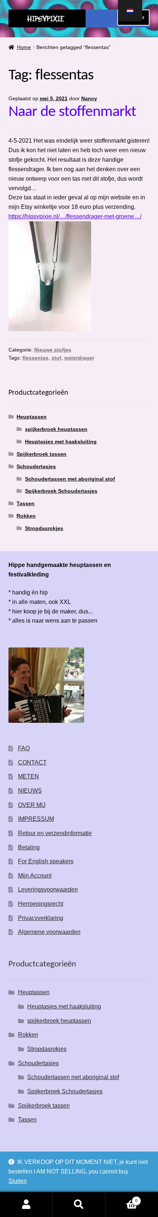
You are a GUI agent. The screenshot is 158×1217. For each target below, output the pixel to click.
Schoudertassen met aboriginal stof (70, 479)
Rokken (26, 516)
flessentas (35, 358)
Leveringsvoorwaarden (48, 889)
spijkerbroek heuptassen (56, 429)
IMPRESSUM (36, 819)
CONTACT (32, 762)
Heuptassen (32, 417)
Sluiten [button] (17, 1181)
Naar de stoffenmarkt (72, 112)
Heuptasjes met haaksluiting (61, 441)
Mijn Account (34, 875)
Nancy (89, 98)
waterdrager (79, 358)
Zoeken (79, 1204)
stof (56, 358)
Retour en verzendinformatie (55, 833)
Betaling (29, 847)
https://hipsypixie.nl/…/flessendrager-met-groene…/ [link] (74, 216)
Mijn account (26, 1204)
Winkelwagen (121, 1198)
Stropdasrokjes (44, 528)
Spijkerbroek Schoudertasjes (61, 491)
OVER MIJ (32, 805)
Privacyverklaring (40, 918)
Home (24, 47)
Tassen (26, 503)
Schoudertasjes (36, 466)
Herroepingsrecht (40, 904)
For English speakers (45, 861)
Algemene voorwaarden (49, 932)
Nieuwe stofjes (52, 350)
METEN (28, 776)
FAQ (24, 748)
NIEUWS (30, 791)
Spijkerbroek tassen (42, 454)
